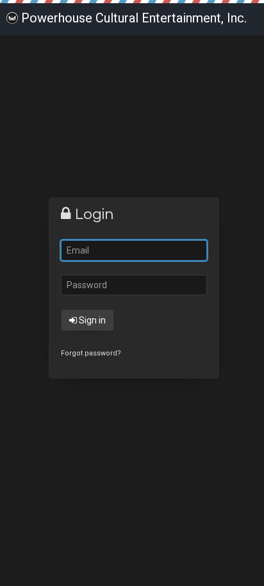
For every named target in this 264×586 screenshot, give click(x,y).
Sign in (91, 320)
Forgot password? (91, 353)
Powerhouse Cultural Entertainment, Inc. (134, 18)
